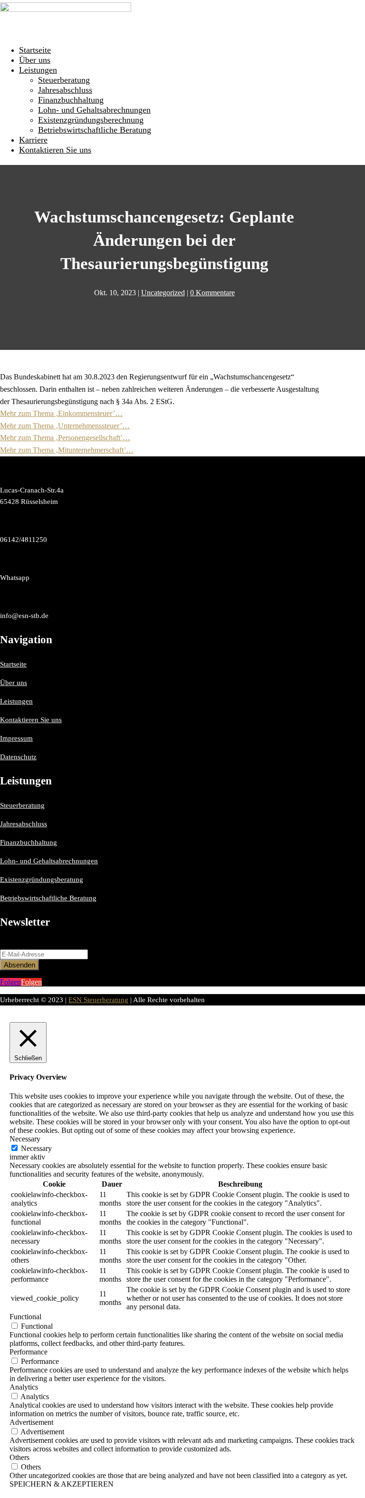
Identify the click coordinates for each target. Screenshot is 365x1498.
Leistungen (38, 70)
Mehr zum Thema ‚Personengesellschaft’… (65, 438)
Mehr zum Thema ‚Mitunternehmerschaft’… (67, 450)
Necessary (36, 1148)
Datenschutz (18, 757)
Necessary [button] (25, 1139)
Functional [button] (25, 1317)
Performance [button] (29, 1352)
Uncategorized (163, 293)
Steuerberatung (64, 80)
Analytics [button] (24, 1387)
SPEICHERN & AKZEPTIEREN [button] (62, 1484)
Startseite (35, 50)
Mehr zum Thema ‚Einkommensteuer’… (61, 413)
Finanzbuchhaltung (71, 100)
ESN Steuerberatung (98, 1000)
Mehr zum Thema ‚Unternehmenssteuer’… (65, 426)
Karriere (33, 140)
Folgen (31, 982)
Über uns (34, 60)
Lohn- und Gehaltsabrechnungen (94, 110)
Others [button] (19, 1457)
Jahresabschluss (65, 90)
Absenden (19, 965)
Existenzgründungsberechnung (91, 120)
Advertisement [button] (31, 1422)
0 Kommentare (212, 293)
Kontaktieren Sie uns (55, 150)
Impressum (16, 738)
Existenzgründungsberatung (41, 879)
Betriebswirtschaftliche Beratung (94, 130)
